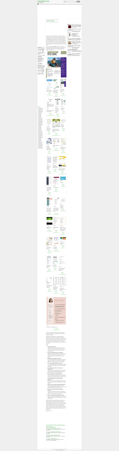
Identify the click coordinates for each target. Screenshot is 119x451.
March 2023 (40, 141)
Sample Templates (50, 19)
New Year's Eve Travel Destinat (76, 38)
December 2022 (40, 144)
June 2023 (39, 138)
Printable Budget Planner (54, 438)
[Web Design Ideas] (40, 49)
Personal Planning (54, 425)
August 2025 (40, 112)
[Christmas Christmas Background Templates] (70, 49)
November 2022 (40, 145)
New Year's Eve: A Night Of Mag (76, 53)
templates (51, 426)
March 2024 (40, 130)
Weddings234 (43, 1)
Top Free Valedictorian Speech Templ (56, 428)
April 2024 (39, 129)
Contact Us (56, 449)
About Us (53, 449)
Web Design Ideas (43, 50)
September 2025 (40, 111)
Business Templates (54, 424)
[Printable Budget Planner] (48, 439)
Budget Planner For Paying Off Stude (55, 431)
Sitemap (62, 449)
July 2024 (39, 126)
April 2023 (39, 140)
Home (47, 19)
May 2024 (39, 128)
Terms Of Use (65, 449)
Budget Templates (49, 424)
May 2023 (39, 139)
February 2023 (40, 142)
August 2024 (40, 125)
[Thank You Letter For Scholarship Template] (70, 29)
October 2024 (40, 123)
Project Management (63, 425)
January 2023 (40, 143)
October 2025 (40, 110)
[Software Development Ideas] (40, 56)
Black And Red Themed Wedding (76, 25)
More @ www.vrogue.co (56, 214)
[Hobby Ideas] (40, 70)
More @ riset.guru (49, 214)
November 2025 (40, 109)
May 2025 (39, 115)
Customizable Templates (59, 424)
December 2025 (40, 108)
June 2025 (39, 114)
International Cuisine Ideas (41, 65)
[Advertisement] (59, 11)
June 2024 (39, 127)
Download (63, 93)
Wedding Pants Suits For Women (76, 41)
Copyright (59, 449)
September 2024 (40, 124)
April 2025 (39, 116)
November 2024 (40, 122)
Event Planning (50, 425)
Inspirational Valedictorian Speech (55, 435)
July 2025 (39, 113)
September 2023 (40, 137)
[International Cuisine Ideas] (40, 63)
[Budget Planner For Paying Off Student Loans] (48, 432)
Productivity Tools (59, 425)
